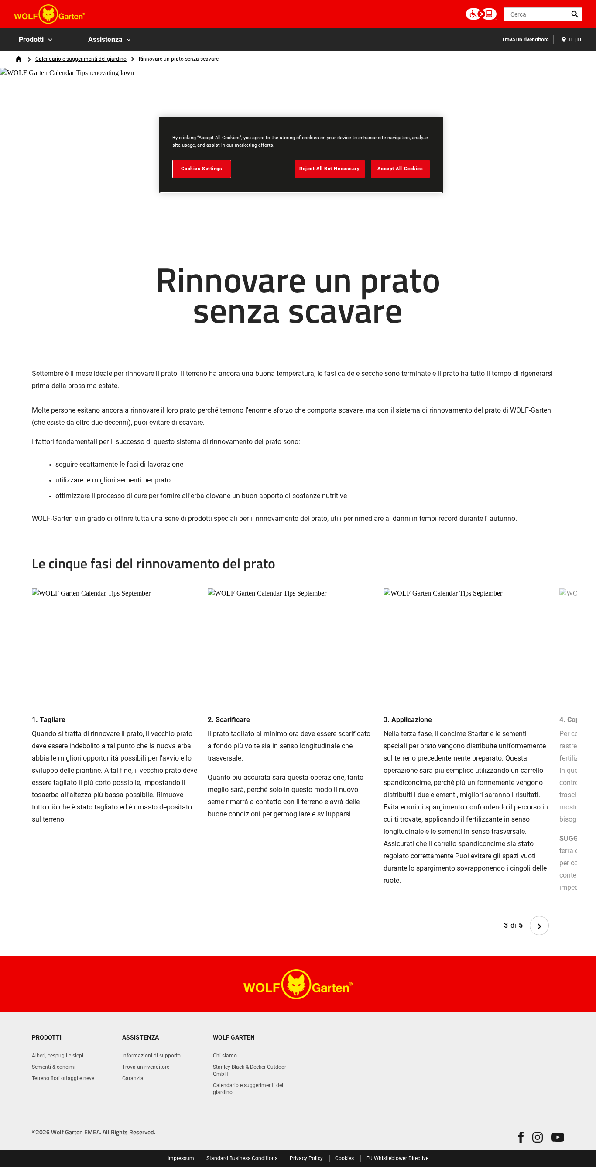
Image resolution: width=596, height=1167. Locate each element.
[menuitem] (34, 39)
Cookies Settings (201, 168)
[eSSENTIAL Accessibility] (481, 14)
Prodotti (31, 39)
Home (18, 59)
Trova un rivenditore (525, 40)
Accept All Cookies (400, 168)
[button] (521, 1137)
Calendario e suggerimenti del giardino (81, 59)
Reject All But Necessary (329, 168)
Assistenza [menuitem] (105, 39)
